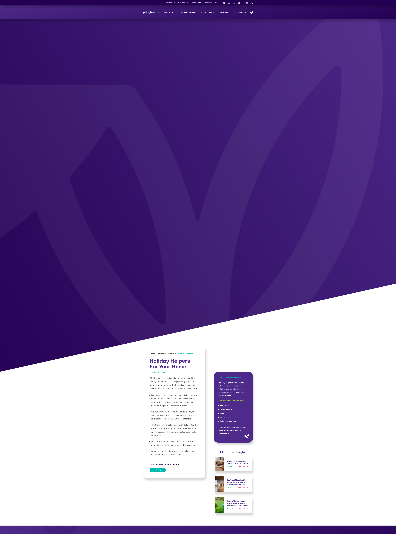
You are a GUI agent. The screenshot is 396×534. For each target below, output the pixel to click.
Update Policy (183, 3)
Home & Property (185, 354)
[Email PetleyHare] (246, 2)
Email (222, 413)
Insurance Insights (165, 354)
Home (152, 354)
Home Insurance (171, 464)
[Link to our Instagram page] (229, 2)
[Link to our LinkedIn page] (238, 2)
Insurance (168, 12)
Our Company (207, 12)
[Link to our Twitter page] (234, 2)
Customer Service (187, 12)
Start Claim (196, 3)
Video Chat (225, 417)
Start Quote (170, 3)
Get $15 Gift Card (210, 3)
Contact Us (240, 12)
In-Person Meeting (228, 421)
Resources (225, 12)
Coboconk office (226, 434)
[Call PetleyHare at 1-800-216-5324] (251, 2)
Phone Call (224, 405)
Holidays (159, 464)
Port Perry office (231, 430)
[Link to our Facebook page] (224, 2)
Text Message (226, 409)
